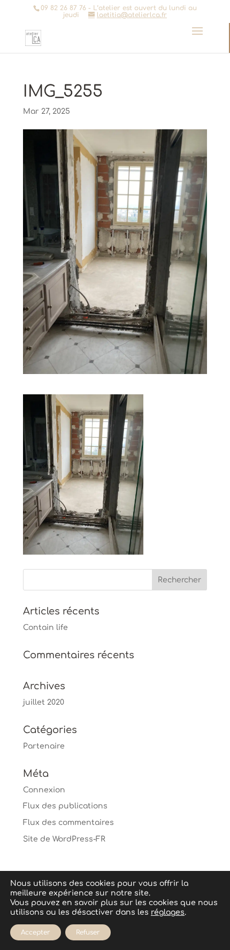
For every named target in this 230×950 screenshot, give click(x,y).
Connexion (44, 790)
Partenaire (44, 746)
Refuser (88, 932)
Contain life (45, 628)
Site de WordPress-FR (64, 839)
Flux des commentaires (68, 823)
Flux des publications (65, 806)
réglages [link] (168, 912)
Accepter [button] (35, 932)
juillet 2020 (43, 702)
